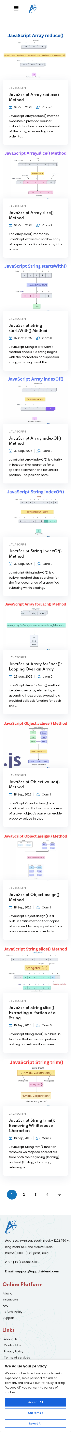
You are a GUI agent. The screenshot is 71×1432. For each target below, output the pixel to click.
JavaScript (17, 88)
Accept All (35, 1402)
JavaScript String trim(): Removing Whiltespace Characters (32, 1126)
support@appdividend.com (37, 1271)
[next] (59, 1195)
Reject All (35, 1423)
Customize (35, 1413)
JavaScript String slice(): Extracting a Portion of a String (32, 1013)
